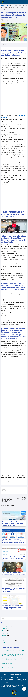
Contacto (4, 686)
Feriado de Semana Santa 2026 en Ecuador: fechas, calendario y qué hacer (13, 662)
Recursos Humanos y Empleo (8, 640)
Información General (6, 637)
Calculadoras (5, 628)
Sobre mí (9, 686)
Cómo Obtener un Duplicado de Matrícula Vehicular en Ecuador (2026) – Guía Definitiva (14, 659)
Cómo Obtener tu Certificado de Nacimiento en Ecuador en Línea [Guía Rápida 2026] (14, 666)
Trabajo (3, 642)
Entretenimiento (5, 633)
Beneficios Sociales (6, 626)
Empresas (4, 630)
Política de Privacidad (20, 685)
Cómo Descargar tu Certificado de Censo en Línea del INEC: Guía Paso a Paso (7, 500)
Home (2, 5)
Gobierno (7, 5)
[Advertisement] (14, 100)
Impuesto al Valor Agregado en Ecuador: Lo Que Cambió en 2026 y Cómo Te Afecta (13, 655)
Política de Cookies (11, 685)
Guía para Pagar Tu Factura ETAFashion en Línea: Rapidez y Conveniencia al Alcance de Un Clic (21, 499)
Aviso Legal (3, 685)
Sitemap (14, 686)
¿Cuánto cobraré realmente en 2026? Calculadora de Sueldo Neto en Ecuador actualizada (13, 651)
